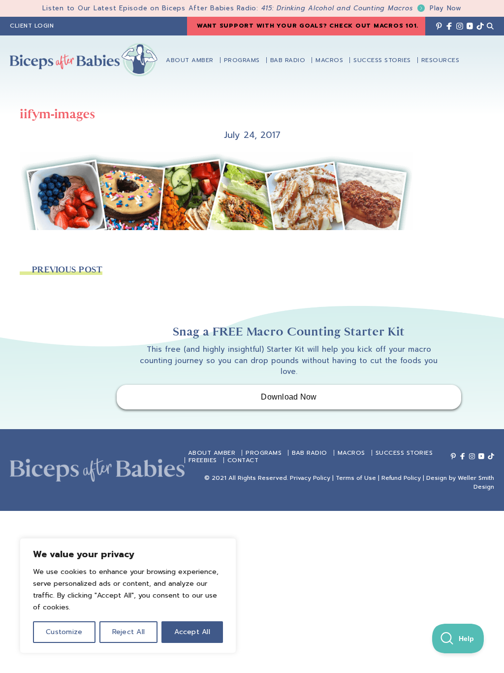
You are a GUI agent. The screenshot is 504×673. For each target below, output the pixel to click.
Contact (243, 460)
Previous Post (67, 270)
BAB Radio (309, 453)
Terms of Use (356, 477)
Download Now (288, 397)
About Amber (212, 453)
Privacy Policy (310, 477)
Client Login (32, 25)
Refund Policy (401, 477)
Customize (64, 632)
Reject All (128, 632)
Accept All (192, 632)
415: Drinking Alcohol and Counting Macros (361, 8)
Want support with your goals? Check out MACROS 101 (307, 25)
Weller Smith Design (476, 482)
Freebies (203, 460)
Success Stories (404, 453)
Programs (264, 453)
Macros (351, 453)
